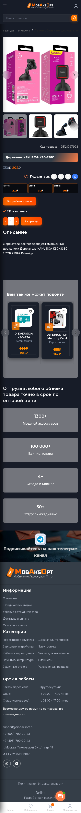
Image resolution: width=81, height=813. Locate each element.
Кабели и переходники (18, 653)
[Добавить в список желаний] (26, 177)
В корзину (31, 221)
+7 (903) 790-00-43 (16, 733)
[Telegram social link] (68, 177)
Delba (41, 792)
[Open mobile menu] (5, 6)
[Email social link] (54, 177)
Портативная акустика (18, 639)
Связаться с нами (15, 625)
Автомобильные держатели (56, 30)
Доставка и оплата (16, 618)
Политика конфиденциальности (40, 783)
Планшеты (45, 660)
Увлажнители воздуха (53, 666)
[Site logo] (40, 6)
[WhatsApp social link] (61, 177)
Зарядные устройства (18, 646)
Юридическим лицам (17, 605)
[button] (7, 75)
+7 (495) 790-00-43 (16, 740)
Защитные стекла (15, 666)
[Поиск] (74, 18)
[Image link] (30, 573)
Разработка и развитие (40, 798)
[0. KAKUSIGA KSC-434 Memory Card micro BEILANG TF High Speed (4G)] (23, 318)
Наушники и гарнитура (18, 660)
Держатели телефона (53, 639)
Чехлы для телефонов (53, 653)
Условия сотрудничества (20, 611)
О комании (10, 598)
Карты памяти (24, 340)
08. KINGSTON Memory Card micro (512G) (57, 338)
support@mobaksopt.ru (18, 727)
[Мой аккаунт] (76, 6)
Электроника (47, 646)
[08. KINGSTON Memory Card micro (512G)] (57, 318)
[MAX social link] (75, 177)
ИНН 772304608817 (16, 754)
